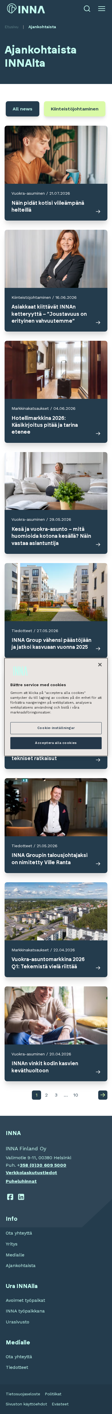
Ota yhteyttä (19, 1233)
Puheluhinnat (21, 1181)
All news (22, 109)
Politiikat (53, 1394)
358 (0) (28, 1165)
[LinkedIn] (21, 1197)
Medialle (15, 1255)
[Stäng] (100, 664)
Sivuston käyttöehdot (26, 1404)
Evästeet (60, 1404)
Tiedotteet (17, 1367)
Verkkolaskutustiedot (31, 1172)
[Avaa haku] (87, 8)
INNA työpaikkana (25, 1311)
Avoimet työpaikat (25, 1300)
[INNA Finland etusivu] (26, 8)
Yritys (12, 1244)
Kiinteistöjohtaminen (75, 109)
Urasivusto (17, 1322)
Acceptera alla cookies (56, 743)
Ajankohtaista (21, 1265)
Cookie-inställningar (56, 728)
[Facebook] (10, 1197)
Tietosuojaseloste (23, 1394)
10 (74, 1096)
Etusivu (11, 26)
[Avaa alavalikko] (101, 8)
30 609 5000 (51, 1165)
